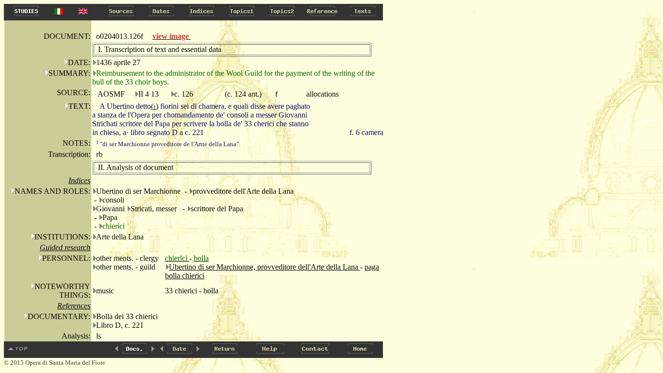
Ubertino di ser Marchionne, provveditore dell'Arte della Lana (264, 267)
